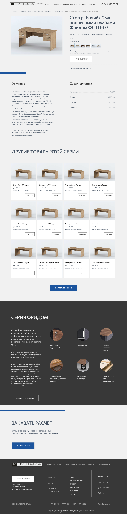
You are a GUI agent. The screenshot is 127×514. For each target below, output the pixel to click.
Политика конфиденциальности (22, 489)
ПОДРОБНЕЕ (30, 195)
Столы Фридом (58, 11)
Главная (14, 11)
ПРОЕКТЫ (73, 4)
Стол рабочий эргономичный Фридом (102, 224)
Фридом (47, 11)
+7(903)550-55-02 (109, 4)
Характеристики (97, 34)
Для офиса (22, 11)
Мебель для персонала (35, 11)
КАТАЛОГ (66, 4)
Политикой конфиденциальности (83, 512)
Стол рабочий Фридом (21, 185)
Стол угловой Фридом (100, 185)
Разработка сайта (104, 504)
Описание (85, 34)
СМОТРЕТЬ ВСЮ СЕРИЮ (63, 288)
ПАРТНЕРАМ (82, 4)
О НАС (47, 4)
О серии (109, 34)
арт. (71, 34)
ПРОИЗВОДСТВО (56, 4)
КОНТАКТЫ (91, 4)
